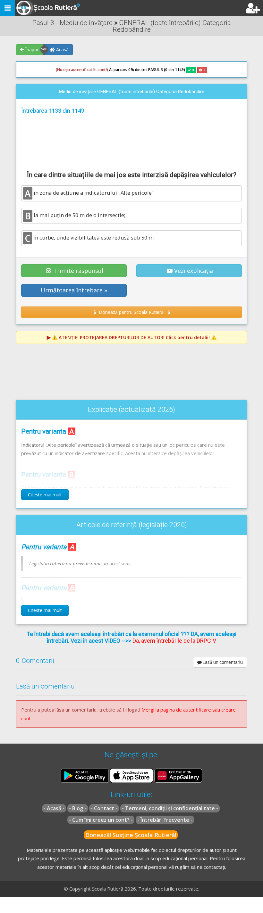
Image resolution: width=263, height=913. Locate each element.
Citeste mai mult (45, 495)
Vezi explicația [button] (193, 270)
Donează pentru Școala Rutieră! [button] (132, 312)
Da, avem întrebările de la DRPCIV (174, 640)
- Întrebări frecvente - (164, 819)
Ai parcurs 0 (93, 69)
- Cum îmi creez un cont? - (101, 819)
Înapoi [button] (31, 49)
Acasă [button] (62, 49)
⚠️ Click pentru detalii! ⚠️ (134, 337)
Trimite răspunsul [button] (78, 270)
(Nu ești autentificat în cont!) (82, 69)
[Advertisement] (131, 141)
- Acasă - (54, 808)
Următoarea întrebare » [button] (74, 290)
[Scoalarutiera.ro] (48, 8)
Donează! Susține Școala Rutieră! (130, 835)
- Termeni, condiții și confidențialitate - (170, 808)
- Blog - (77, 808)
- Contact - (104, 808)
